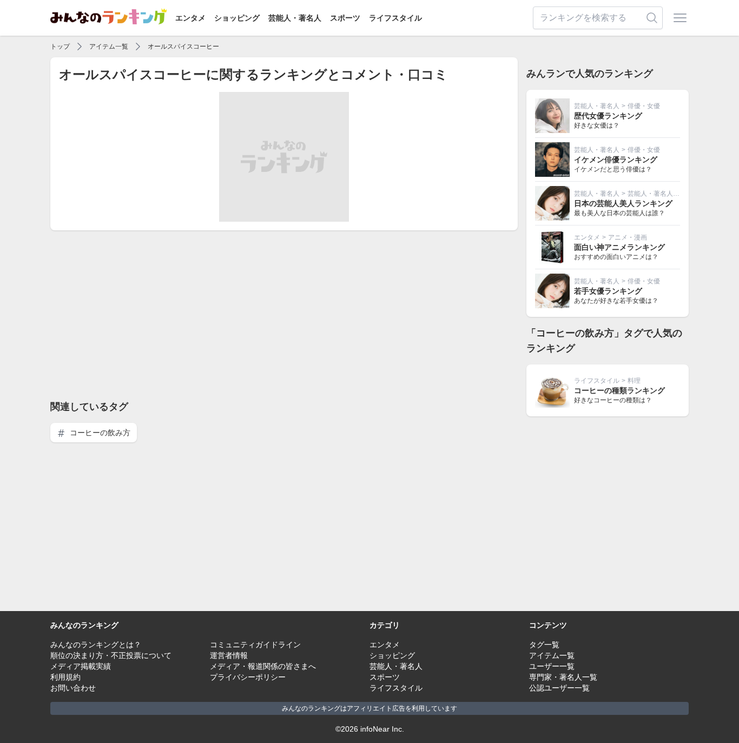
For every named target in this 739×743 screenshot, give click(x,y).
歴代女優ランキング (608, 115)
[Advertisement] (284, 314)
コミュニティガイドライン (255, 644)
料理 (634, 380)
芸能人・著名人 (294, 18)
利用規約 (65, 677)
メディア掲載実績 (80, 666)
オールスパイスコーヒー (183, 46)
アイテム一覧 (108, 46)
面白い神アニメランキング (619, 247)
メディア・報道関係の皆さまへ (263, 666)
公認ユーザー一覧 (559, 688)
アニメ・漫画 (627, 237)
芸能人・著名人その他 (660, 193)
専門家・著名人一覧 (563, 677)
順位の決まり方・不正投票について (110, 655)
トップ (60, 46)
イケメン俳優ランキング (615, 159)
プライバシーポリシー (248, 677)
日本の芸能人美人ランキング (623, 203)
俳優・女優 (644, 106)
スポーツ (345, 18)
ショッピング (237, 18)
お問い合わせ (73, 688)
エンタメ (190, 18)
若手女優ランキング (608, 291)
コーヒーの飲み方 (99, 432)
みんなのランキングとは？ (95, 644)
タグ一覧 (544, 644)
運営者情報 (229, 655)
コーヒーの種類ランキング (619, 390)
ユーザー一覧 (552, 666)
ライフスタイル (395, 18)
